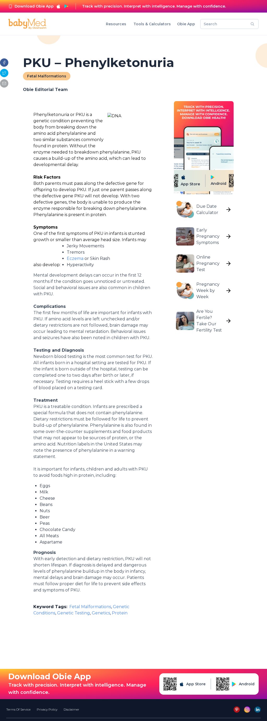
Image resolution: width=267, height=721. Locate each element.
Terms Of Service (18, 709)
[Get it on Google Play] (66, 6)
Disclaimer (71, 709)
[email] (4, 83)
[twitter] (4, 73)
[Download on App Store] (58, 6)
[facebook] (4, 62)
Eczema (75, 258)
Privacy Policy (47, 709)
